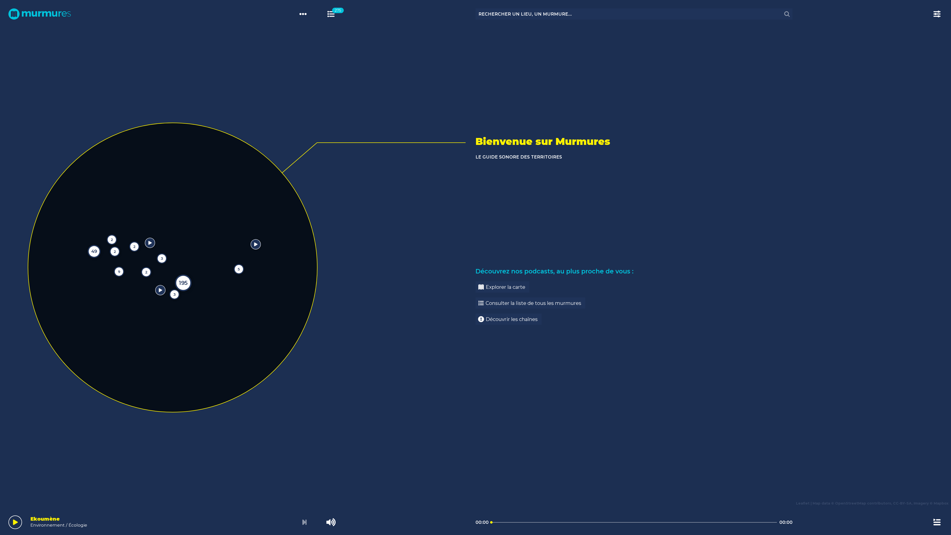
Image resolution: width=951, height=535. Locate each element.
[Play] (15, 522)
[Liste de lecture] (937, 522)
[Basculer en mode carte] (336, 14)
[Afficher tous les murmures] (331, 14)
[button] (14, 262)
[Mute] (331, 522)
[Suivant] (304, 522)
